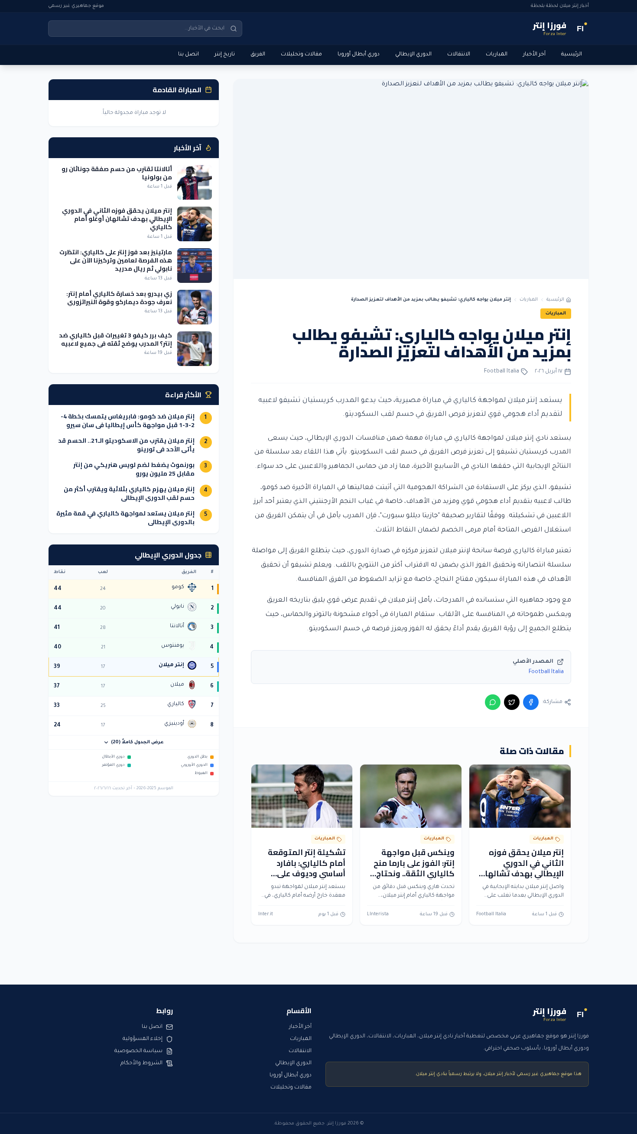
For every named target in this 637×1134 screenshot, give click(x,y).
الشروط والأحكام (141, 1063)
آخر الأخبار (534, 55)
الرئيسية (571, 55)
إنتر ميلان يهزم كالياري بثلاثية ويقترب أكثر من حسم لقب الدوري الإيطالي (129, 493)
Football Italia (546, 672)
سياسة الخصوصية (138, 1051)
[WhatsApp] (492, 702)
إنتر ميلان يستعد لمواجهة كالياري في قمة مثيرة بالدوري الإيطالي (125, 517)
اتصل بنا (188, 55)
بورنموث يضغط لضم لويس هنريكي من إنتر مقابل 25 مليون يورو (134, 469)
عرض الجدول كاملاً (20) (137, 742)
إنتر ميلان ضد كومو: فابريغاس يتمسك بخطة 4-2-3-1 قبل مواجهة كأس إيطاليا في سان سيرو (128, 420)
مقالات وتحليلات (301, 55)
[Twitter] (512, 702)
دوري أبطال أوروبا (359, 55)
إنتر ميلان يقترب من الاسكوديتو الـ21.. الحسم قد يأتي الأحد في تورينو (126, 445)
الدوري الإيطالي (413, 55)
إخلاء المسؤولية (142, 1039)
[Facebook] (531, 702)
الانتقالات (458, 55)
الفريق (257, 55)
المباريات (496, 55)
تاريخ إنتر (224, 55)
